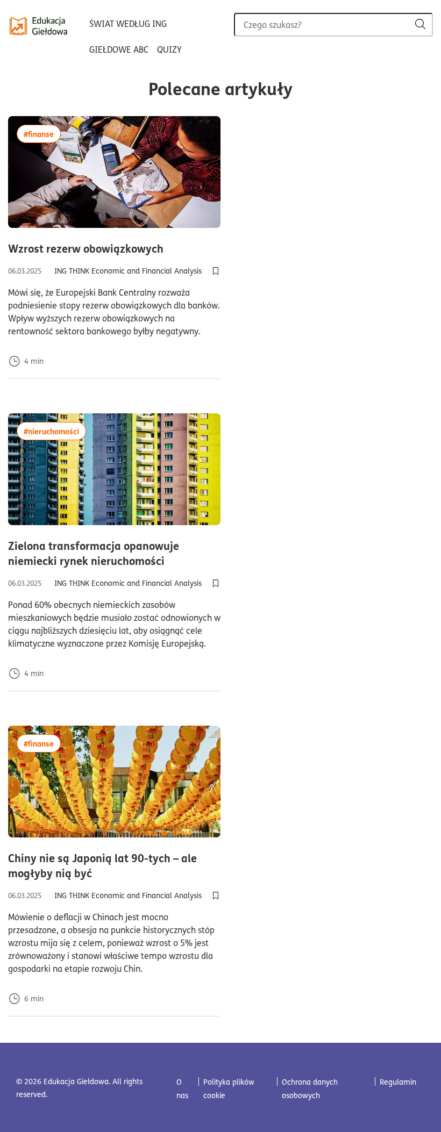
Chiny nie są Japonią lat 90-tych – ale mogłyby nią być (105, 865)
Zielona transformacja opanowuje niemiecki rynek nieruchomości (114, 553)
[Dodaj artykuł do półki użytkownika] (215, 271)
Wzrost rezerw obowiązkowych (114, 248)
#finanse (42, 133)
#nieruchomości (55, 430)
